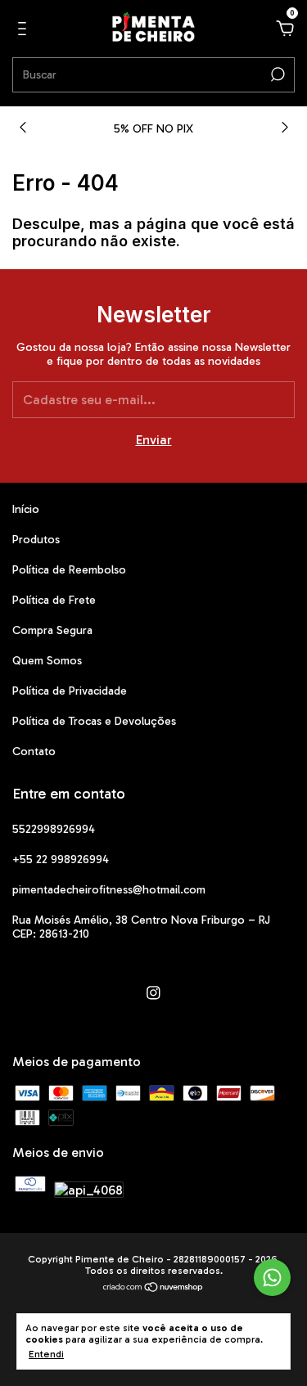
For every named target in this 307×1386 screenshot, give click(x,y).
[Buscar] (276, 74)
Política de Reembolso (69, 570)
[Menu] (25, 29)
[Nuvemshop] (153, 1288)
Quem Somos (47, 661)
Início (25, 509)
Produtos (36, 540)
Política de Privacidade (69, 691)
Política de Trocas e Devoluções (94, 721)
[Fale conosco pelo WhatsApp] (272, 1277)
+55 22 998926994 (60, 859)
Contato (34, 751)
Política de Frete (54, 600)
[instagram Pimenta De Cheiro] (153, 993)
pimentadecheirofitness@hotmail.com (108, 890)
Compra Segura (52, 630)
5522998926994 (53, 829)
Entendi (46, 1354)
